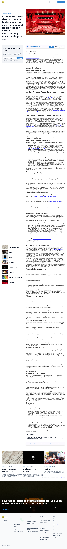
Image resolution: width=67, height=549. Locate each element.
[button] (9, 2)
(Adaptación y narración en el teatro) (54, 201)
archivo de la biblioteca (61, 477)
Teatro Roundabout (36, 302)
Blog (24, 1)
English (5, 520)
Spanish (5, 521)
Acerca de (28, 1)
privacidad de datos (14, 60)
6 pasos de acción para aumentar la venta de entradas (52, 156)
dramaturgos (39, 64)
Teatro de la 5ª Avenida (37, 305)
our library (58, 443)
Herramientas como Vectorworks (57, 249)
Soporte (33, 1)
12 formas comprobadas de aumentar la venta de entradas (46, 148)
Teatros (20, 1)
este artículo (49, 97)
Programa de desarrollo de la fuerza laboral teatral (54, 330)
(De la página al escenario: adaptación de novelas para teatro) (45, 196)
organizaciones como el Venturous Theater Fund (42, 239)
